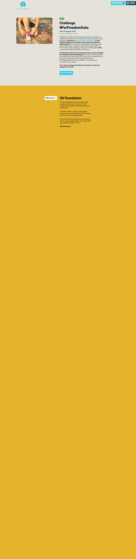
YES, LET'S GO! (66, 73)
